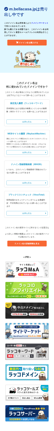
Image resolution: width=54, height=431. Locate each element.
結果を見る (27, 122)
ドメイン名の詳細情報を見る (26, 244)
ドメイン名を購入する (28, 43)
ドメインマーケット (39, 23)
